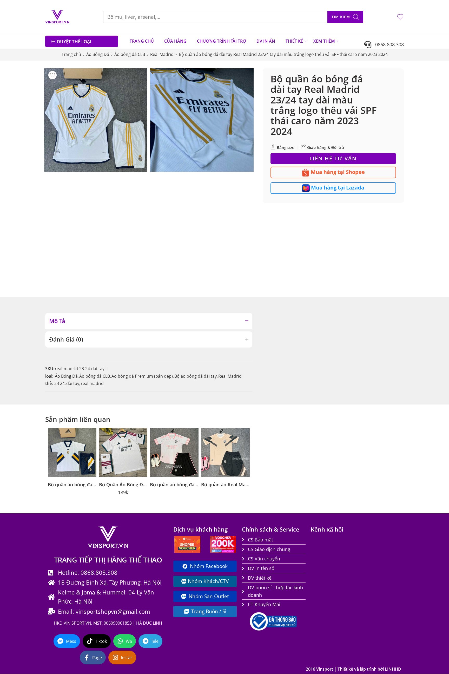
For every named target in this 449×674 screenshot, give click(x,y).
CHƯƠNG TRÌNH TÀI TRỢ (221, 41)
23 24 (59, 383)
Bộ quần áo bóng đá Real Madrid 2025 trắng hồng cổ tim (174, 484)
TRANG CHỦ (142, 41)
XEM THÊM (324, 41)
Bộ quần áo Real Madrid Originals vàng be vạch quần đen (225, 484)
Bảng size (285, 147)
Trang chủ (71, 54)
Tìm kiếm (341, 16)
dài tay (72, 383)
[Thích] (52, 75)
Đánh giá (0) (66, 339)
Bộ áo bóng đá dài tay (195, 376)
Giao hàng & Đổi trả (325, 147)
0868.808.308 (387, 44)
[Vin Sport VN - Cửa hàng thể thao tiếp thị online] (57, 16)
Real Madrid (162, 54)
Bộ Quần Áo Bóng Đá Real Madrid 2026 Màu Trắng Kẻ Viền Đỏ (123, 484)
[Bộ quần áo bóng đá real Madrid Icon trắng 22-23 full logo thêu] (72, 452)
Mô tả (57, 321)
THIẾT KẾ (294, 41)
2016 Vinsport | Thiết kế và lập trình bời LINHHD (353, 669)
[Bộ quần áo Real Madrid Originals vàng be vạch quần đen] (225, 452)
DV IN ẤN (265, 41)
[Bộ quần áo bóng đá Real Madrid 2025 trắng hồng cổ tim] (174, 452)
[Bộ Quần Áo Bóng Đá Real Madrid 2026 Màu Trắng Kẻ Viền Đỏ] (123, 452)
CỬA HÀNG (175, 41)
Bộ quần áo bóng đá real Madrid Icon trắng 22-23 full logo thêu (72, 484)
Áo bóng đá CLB (129, 54)
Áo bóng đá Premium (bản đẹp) (142, 376)
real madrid (92, 383)
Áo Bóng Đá (97, 54)
